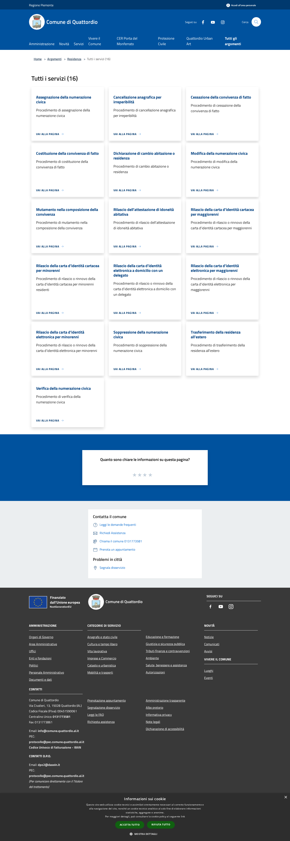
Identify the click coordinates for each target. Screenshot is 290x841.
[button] (145, 834)
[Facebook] (201, 21)
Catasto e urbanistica (101, 665)
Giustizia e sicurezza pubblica (165, 643)
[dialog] (145, 817)
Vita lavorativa (97, 651)
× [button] (285, 797)
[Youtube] (211, 21)
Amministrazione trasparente (165, 700)
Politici (33, 665)
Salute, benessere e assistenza (166, 665)
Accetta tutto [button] (130, 824)
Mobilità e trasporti (100, 672)
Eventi (208, 677)
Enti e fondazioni (40, 658)
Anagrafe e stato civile (102, 637)
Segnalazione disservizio (103, 707)
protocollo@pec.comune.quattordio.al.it (56, 741)
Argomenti (54, 59)
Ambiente (152, 658)
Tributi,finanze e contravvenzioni (168, 651)
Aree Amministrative (43, 644)
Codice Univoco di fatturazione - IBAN (55, 747)
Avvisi (208, 651)
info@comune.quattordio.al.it (58, 730)
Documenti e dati (40, 679)
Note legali (153, 721)
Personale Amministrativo (46, 672)
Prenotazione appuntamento (106, 700)
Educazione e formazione (162, 636)
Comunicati (211, 644)
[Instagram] (221, 21)
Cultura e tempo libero (102, 644)
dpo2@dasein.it (49, 764)
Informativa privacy (159, 714)
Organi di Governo (41, 637)
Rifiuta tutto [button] (161, 824)
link (183, 816)
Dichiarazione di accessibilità (165, 728)
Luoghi (208, 670)
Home (38, 59)
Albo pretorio (154, 707)
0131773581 (61, 716)
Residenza (74, 59)
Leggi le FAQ (95, 714)
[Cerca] (256, 22)
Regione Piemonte (41, 5)
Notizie (209, 637)
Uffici (32, 651)
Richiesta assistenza (101, 721)
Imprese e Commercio (101, 658)
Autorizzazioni (155, 672)
